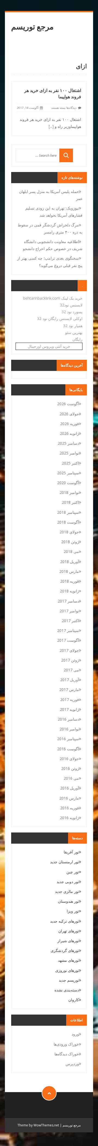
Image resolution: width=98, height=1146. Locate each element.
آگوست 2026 (68, 403)
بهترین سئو (73, 332)
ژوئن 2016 (70, 768)
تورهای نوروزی (67, 970)
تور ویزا (73, 911)
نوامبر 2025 (69, 453)
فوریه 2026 (69, 423)
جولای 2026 (69, 413)
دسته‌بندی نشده (66, 990)
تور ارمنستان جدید (64, 861)
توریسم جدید (69, 980)
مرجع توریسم (32, 26)
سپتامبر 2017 (68, 630)
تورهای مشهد (68, 960)
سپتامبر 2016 (68, 738)
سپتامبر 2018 (68, 512)
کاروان (73, 999)
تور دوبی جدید (68, 881)
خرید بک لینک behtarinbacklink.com (52, 298)
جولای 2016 (69, 758)
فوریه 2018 (69, 581)
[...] (51, 126)
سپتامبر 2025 (68, 472)
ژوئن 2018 (70, 541)
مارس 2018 (69, 571)
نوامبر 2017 (69, 610)
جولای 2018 (69, 531)
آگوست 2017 (68, 640)
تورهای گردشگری (65, 950)
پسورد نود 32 (72, 311)
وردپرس (72, 1063)
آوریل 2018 (69, 561)
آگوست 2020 (68, 482)
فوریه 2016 (69, 807)
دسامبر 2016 (68, 719)
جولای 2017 (69, 650)
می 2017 (71, 669)
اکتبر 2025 (70, 463)
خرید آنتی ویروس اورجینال (49, 346)
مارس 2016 (69, 798)
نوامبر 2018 (69, 492)
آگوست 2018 (68, 522)
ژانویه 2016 (69, 817)
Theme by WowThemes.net (38, 1125)
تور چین (72, 871)
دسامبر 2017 (68, 601)
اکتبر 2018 (70, 502)
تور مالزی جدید (67, 891)
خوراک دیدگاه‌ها (66, 1053)
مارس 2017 (69, 689)
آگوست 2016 (68, 748)
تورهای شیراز (68, 940)
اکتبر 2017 (70, 620)
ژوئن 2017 (70, 660)
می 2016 (71, 778)
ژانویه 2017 (69, 709)
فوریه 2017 (69, 699)
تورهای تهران (68, 930)
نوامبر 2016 (69, 729)
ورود (75, 1034)
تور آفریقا (71, 852)
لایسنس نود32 (71, 305)
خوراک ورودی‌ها (66, 1044)
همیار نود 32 (72, 325)
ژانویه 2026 (69, 433)
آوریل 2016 (69, 788)
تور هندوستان (68, 901)
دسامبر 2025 (68, 443)
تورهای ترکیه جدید (64, 921)
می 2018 (71, 551)
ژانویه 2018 (69, 591)
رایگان (77, 339)
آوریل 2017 (69, 679)
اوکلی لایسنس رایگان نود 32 (59, 318)
